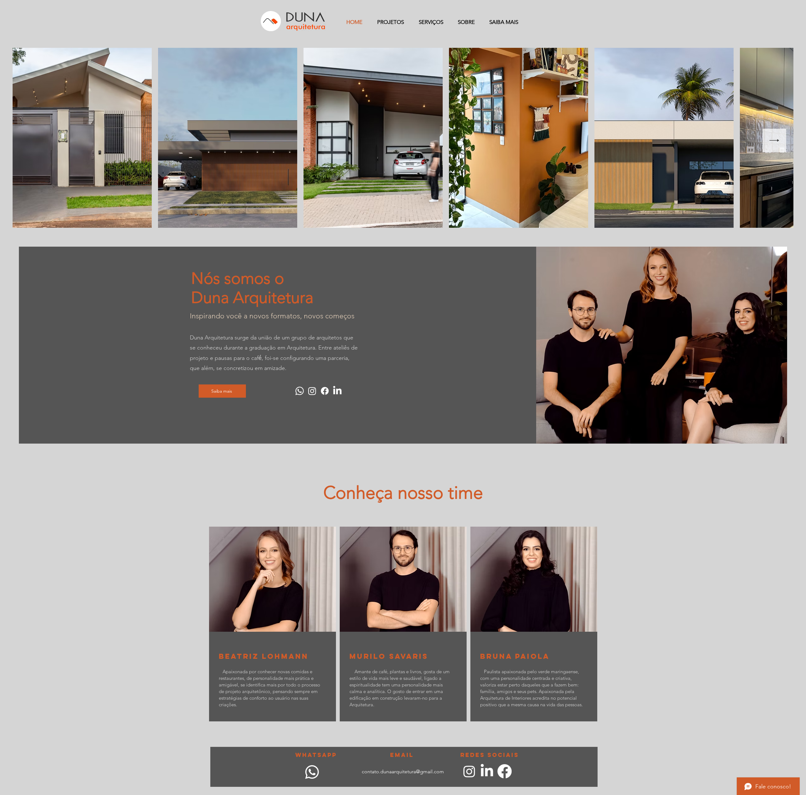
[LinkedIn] (337, 391)
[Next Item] (774, 140)
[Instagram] (312, 391)
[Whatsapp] (299, 391)
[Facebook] (325, 391)
